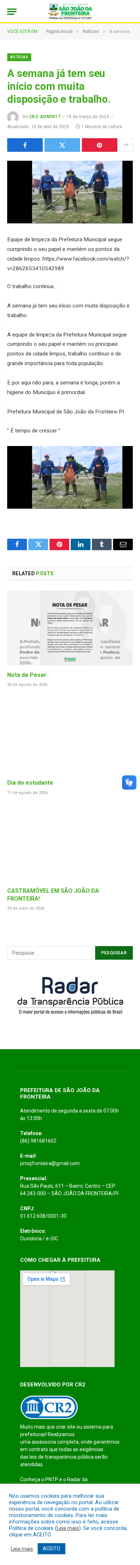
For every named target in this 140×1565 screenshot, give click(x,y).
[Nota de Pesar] (70, 628)
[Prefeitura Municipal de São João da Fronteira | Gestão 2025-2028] (70, 11)
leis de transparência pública (61, 1457)
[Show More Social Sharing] (126, 145)
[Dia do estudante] (70, 736)
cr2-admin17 (44, 116)
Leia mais (68, 1528)
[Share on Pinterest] (99, 145)
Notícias (19, 57)
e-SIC (52, 1238)
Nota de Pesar (26, 675)
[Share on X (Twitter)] (62, 145)
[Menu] (12, 12)
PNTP (51, 1479)
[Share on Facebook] (25, 145)
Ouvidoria (31, 1238)
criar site (65, 1427)
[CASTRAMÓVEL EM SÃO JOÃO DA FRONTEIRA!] (70, 844)
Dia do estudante (30, 782)
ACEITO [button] (51, 1548)
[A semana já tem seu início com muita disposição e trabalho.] (70, 192)
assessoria (44, 1442)
